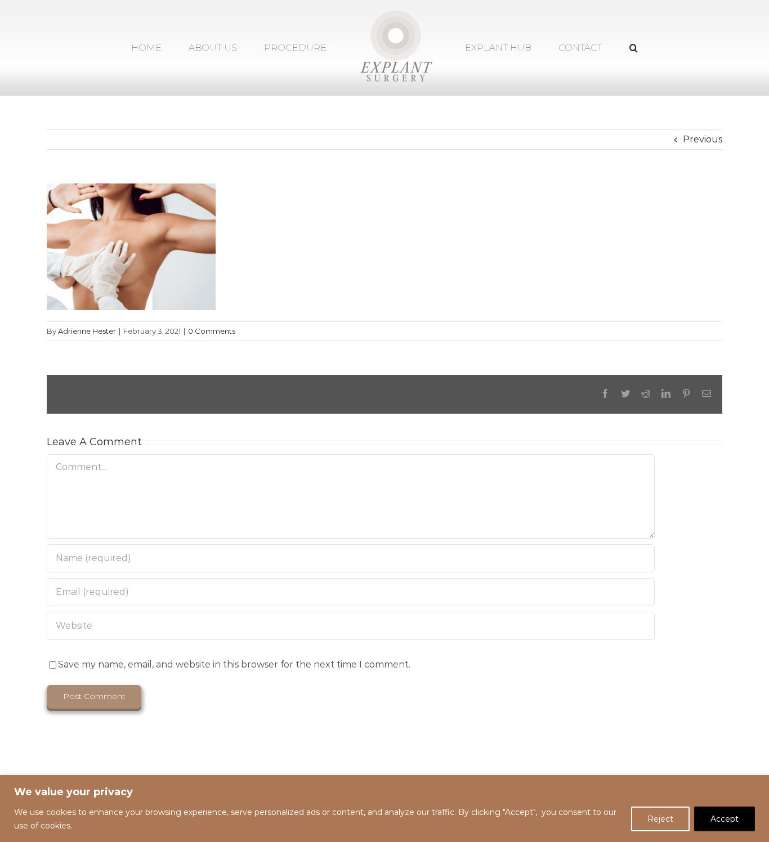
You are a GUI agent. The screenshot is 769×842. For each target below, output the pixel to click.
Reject (660, 819)
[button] (588, 48)
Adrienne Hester (87, 330)
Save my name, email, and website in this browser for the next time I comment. (234, 664)
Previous (702, 139)
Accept (724, 819)
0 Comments (211, 330)
